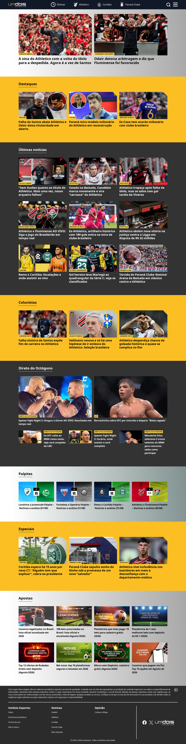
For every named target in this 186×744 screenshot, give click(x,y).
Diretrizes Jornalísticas (17, 717)
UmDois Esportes (19, 708)
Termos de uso (14, 722)
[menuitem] (58, 5)
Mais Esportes (57, 732)
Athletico (55, 717)
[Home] (17, 4)
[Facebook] (144, 722)
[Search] (168, 4)
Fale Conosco (13, 727)
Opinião (100, 708)
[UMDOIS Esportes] (164, 722)
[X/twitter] (151, 722)
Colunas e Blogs (101, 712)
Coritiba (54, 722)
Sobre (10, 712)
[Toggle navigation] (175, 4)
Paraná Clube (56, 727)
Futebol (54, 712)
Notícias (56, 708)
